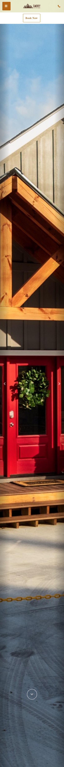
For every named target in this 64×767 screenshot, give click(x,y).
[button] (5, 383)
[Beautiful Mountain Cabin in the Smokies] (32, 6)
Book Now (31, 18)
